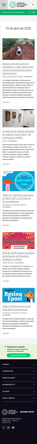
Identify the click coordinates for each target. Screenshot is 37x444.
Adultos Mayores (7, 262)
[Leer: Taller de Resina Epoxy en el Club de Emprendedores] (18, 295)
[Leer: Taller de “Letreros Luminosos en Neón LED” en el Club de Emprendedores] (18, 181)
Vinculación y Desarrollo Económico (14, 205)
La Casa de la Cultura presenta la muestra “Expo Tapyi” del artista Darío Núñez (18, 134)
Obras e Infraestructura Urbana (12, 76)
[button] (33, 4)
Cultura (4, 141)
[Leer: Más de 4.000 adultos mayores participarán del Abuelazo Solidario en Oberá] (18, 240)
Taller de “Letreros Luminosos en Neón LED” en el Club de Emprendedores (17, 198)
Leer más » (6, 102)
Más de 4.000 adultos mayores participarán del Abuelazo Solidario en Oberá (18, 256)
